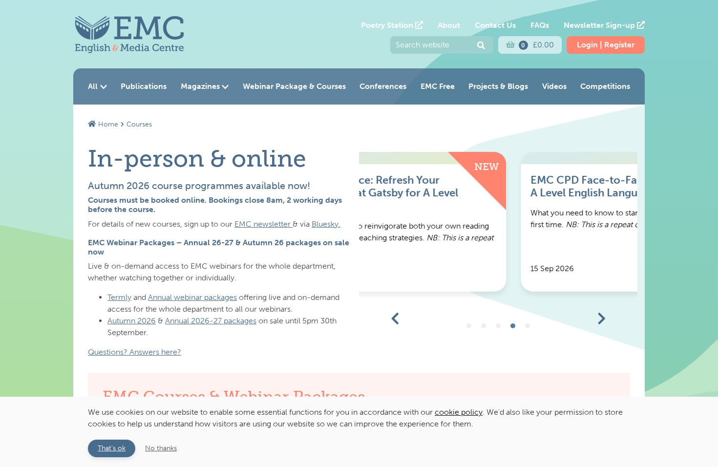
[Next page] (601, 319)
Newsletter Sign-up (600, 25)
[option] (498, 222)
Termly (119, 297)
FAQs (539, 25)
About (449, 25)
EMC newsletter (263, 224)
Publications (144, 86)
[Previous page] (395, 319)
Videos (554, 86)
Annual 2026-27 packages (210, 320)
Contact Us (495, 25)
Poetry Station (388, 25)
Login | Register (605, 44)
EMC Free (438, 86)
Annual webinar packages (192, 297)
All (93, 86)
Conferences (382, 86)
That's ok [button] (112, 448)
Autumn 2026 (131, 320)
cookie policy (459, 412)
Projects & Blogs (498, 86)
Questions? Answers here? (134, 352)
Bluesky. (326, 224)
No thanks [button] (161, 448)
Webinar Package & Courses (294, 86)
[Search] (481, 46)
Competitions (605, 86)
